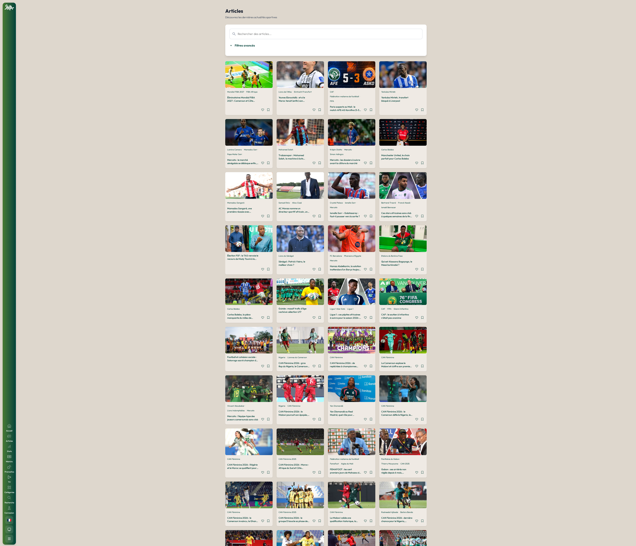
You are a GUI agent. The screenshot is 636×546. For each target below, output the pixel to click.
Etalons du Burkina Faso (392, 256)
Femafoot (334, 463)
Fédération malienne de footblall (344, 96)
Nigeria (282, 357)
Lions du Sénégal (286, 256)
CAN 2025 (404, 463)
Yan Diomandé (336, 406)
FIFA (332, 101)
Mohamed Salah (286, 149)
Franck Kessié (404, 202)
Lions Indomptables (236, 410)
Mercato (348, 149)
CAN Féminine (336, 357)
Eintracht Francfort (303, 92)
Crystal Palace (336, 202)
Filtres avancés (245, 45)
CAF (332, 92)
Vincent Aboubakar (235, 406)
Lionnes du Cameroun (297, 357)
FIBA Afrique (251, 92)
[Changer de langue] (9, 520)
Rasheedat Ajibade (389, 512)
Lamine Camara (234, 149)
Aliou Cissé (297, 202)
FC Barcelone (336, 256)
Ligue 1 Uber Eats (337, 309)
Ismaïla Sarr (350, 202)
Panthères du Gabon (390, 459)
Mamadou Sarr (250, 149)
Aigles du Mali (347, 463)
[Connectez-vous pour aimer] (262, 110)
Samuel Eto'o (284, 202)
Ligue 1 (350, 309)
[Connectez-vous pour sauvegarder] (268, 110)
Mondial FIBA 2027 (235, 92)
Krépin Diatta (336, 149)
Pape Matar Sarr (234, 154)
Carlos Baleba (387, 149)
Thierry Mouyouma (389, 463)
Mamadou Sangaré (235, 202)
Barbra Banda (406, 512)
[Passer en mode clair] (9, 529)
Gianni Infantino (401, 309)
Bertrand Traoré (388, 202)
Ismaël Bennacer (388, 207)
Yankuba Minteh (388, 92)
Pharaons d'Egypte (352, 256)
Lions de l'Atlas (285, 92)
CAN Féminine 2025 (287, 459)
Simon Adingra (336, 154)
